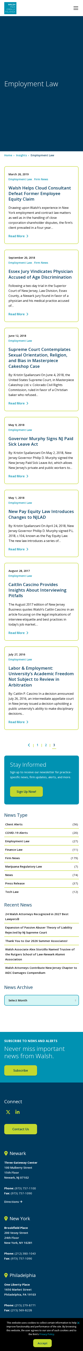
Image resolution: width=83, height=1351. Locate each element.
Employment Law (20, 179)
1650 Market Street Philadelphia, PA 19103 (20, 1289)
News (9, 875)
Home (8, 155)
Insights (21, 155)
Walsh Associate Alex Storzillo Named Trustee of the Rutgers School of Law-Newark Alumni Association (40, 954)
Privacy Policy (46, 1334)
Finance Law (13, 849)
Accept (42, 1343)
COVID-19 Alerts (16, 833)
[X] (8, 1112)
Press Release (15, 883)
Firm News (41, 179)
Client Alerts (14, 824)
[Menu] (76, 8)
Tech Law (12, 892)
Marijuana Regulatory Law (23, 866)
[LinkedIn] (17, 1112)
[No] (78, 1323)
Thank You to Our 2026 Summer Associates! (36, 941)
